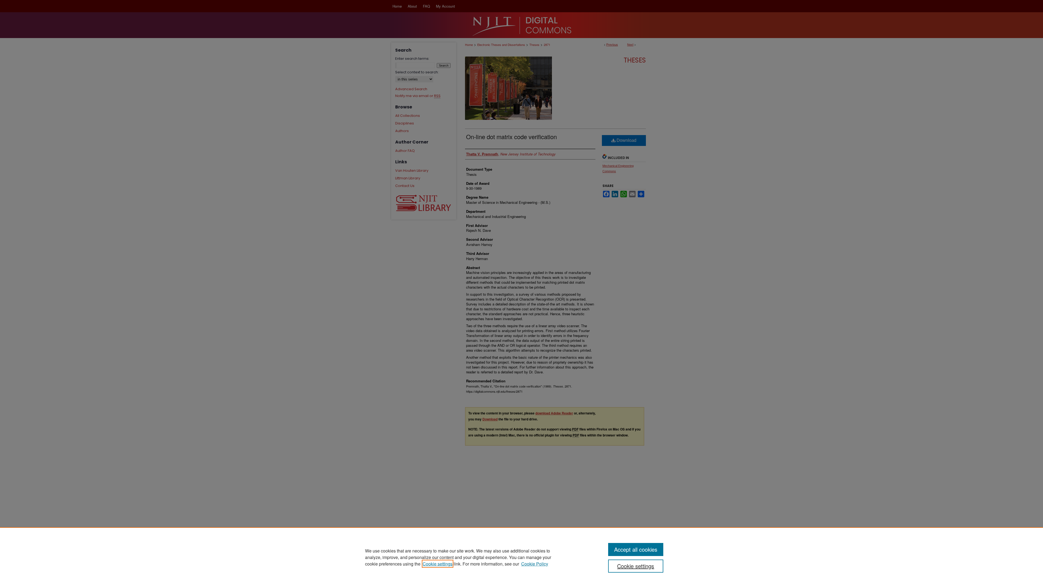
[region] (521, 557)
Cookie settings (438, 564)
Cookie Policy (534, 564)
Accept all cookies (635, 549)
